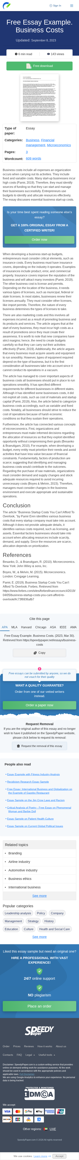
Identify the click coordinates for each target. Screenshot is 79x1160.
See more (39, 896)
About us (61, 1046)
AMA (73, 627)
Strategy (33, 921)
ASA (53, 627)
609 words (33, 158)
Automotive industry (22, 870)
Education (11, 929)
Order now (39, 239)
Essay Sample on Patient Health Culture (30, 818)
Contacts (8, 1054)
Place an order (39, 1006)
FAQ (19, 1054)
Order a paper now (39, 705)
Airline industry (19, 862)
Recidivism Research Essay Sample (28, 781)
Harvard (26, 627)
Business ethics (19, 879)
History (49, 921)
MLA (14, 627)
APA (5, 627)
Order (6, 1046)
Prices (16, 1046)
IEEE (63, 627)
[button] (7, 5)
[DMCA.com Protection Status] (39, 1093)
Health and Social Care (54, 929)
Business (32, 140)
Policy (41, 913)
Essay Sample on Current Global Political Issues (35, 826)
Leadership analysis (18, 913)
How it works (44, 1046)
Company (57, 913)
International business (24, 887)
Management (13, 921)
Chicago (40, 627)
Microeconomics (59, 145)
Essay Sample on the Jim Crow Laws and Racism (36, 800)
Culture (28, 929)
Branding (15, 853)
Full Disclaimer (26, 1074)
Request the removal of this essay (41, 746)
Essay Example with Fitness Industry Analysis (33, 774)
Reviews (29, 1046)
